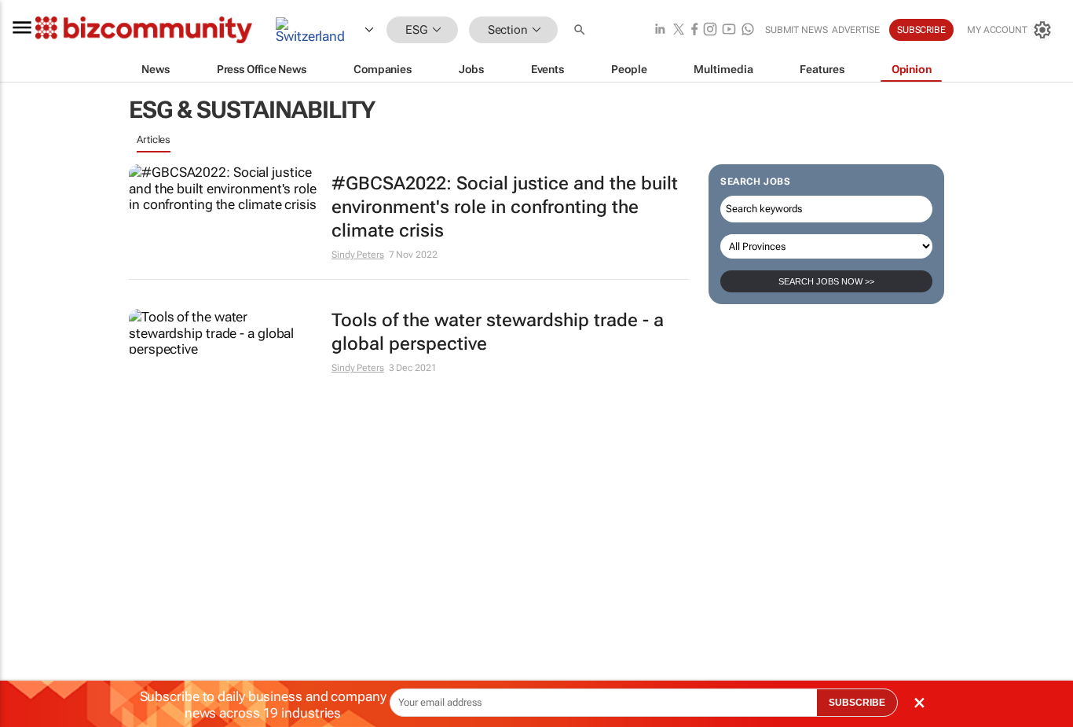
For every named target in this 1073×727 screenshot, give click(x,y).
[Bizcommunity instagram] (710, 30)
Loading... (159, 413)
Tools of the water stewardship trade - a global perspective (497, 332)
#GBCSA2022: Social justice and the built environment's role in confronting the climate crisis (504, 207)
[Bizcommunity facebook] (694, 30)
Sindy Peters (357, 254)
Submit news (796, 30)
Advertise (856, 30)
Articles (153, 139)
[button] (581, 30)
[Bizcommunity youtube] (729, 30)
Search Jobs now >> (826, 281)
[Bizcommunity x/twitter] (678, 30)
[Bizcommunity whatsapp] (747, 30)
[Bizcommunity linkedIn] (659, 30)
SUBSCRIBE (857, 702)
